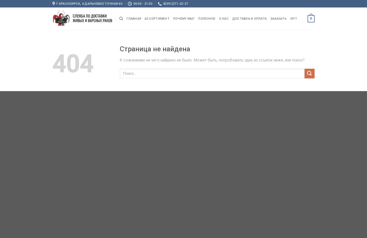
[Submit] (310, 73)
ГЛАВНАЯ (134, 18)
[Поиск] (121, 18)
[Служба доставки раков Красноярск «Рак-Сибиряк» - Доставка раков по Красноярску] (82, 18)
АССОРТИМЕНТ (157, 18)
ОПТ (293, 18)
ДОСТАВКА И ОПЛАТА (249, 18)
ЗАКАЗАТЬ (278, 18)
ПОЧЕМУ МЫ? (184, 18)
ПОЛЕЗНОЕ (206, 18)
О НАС (224, 18)
